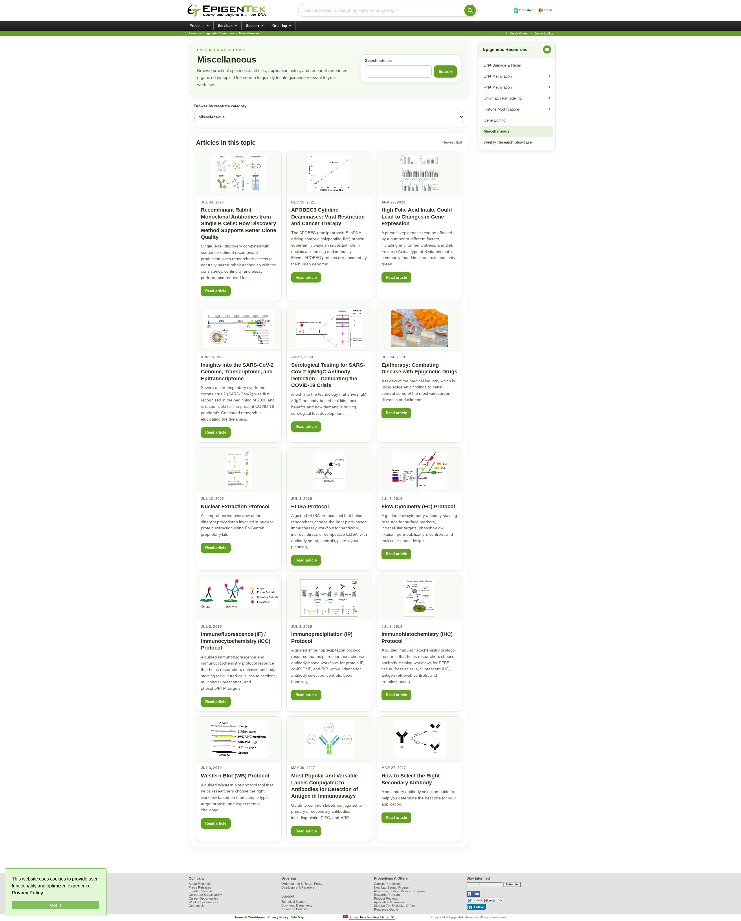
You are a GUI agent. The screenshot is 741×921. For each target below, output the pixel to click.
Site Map (297, 917)
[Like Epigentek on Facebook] (473, 895)
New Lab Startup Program (392, 887)
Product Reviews (386, 898)
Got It (55, 905)
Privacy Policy (27, 892)
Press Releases (200, 887)
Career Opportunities (203, 898)
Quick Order (518, 33)
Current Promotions (387, 883)
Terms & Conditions (249, 917)
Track (548, 10)
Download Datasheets (296, 905)
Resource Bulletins (294, 909)
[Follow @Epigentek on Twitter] (485, 902)
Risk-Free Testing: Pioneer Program (399, 891)
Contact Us (197, 905)
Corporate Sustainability (205, 894)
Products (197, 26)
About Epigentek (200, 883)
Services (225, 26)
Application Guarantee (389, 902)
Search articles (378, 61)
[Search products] (470, 10)
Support (252, 26)
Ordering (279, 26)
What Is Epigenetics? (203, 902)
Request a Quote (386, 909)
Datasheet (527, 10)
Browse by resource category (220, 106)
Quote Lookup (544, 33)
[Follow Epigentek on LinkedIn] (476, 908)
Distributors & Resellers (298, 887)
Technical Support (294, 901)
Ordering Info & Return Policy (301, 883)
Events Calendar (200, 891)
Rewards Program (387, 894)
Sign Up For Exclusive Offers (394, 905)
